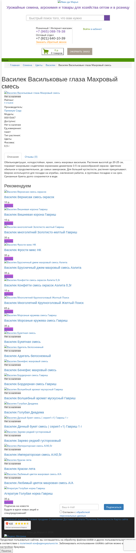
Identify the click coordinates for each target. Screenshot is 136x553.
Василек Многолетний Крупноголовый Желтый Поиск (44, 302)
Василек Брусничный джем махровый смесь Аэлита (42, 267)
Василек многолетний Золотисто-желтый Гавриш (40, 232)
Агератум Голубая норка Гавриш (28, 493)
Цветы (38, 65)
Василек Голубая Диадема (24, 412)
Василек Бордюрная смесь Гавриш (30, 383)
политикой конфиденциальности (39, 543)
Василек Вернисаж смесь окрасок (29, 196)
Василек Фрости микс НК (22, 249)
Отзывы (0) (31, 156)
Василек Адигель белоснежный (27, 355)
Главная (15, 65)
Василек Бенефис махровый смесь (30, 369)
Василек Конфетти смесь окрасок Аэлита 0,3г (38, 285)
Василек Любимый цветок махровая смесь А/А (38, 482)
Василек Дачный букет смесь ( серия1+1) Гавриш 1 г (43, 426)
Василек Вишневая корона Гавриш (30, 214)
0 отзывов (8, 102)
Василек (50, 65)
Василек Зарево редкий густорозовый (32, 440)
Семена (27, 65)
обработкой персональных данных (75, 513)
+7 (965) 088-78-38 (50, 31)
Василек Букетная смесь (22, 341)
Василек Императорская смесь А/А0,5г (33, 454)
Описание (13, 156)
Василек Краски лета (19, 468)
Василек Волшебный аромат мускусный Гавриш (39, 398)
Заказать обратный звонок (51, 42)
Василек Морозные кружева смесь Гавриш (35, 320)
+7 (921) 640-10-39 (50, 38)
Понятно (6, 550)
